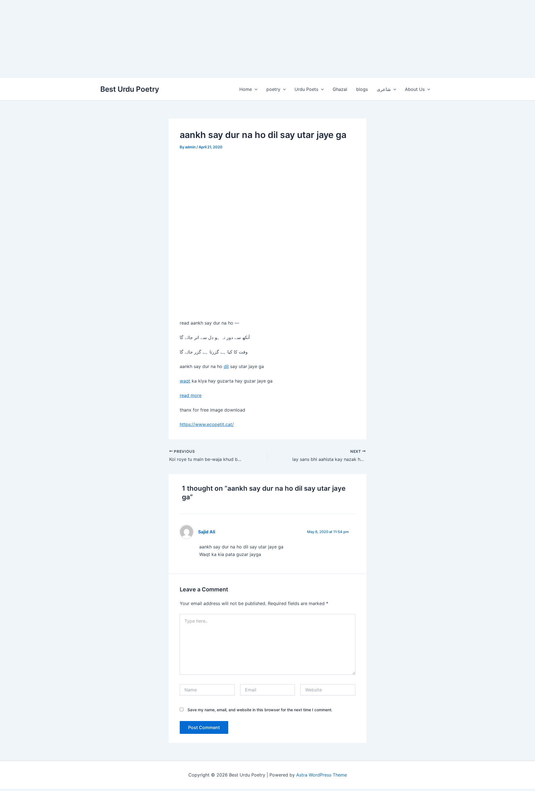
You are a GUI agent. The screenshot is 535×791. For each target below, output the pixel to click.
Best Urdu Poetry (129, 89)
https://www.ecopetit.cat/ (207, 424)
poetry (273, 89)
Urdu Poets (306, 89)
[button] (254, 89)
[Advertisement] (167, 39)
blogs (362, 89)
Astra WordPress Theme (321, 775)
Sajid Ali (206, 531)
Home (245, 89)
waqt (185, 381)
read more (190, 395)
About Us (415, 89)
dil (226, 366)
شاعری (384, 89)
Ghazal (340, 89)
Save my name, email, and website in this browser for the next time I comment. (260, 709)
